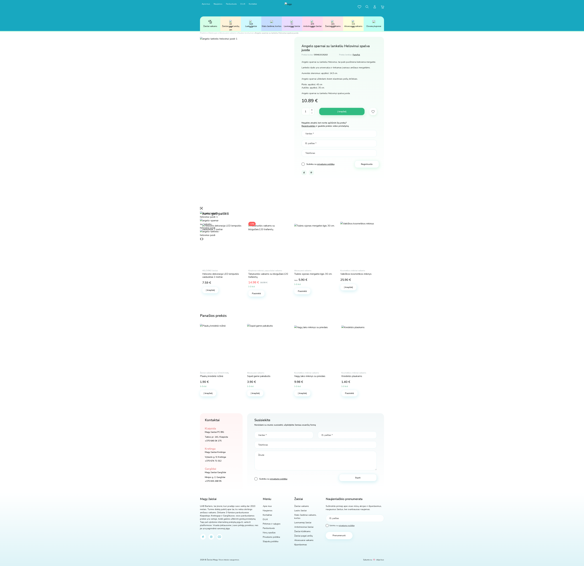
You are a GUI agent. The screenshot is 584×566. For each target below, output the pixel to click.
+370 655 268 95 (213, 481)
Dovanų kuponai (374, 26)
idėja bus (380, 560)
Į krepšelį (341, 111)
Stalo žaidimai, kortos (271, 26)
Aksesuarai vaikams (353, 26)
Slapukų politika (270, 541)
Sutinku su (342, 525)
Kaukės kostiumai (245, 33)
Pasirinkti (256, 293)
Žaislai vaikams (210, 26)
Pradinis (203, 33)
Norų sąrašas (269, 532)
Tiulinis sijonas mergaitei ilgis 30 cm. (313, 274)
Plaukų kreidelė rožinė (211, 376)
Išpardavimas (300, 544)
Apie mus (206, 4)
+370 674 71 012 (213, 460)
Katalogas (213, 33)
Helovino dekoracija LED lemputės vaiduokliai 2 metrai (220, 275)
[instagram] (211, 537)
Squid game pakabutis (258, 376)
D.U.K (242, 4)
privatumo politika (325, 164)
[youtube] (219, 537)
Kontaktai (253, 4)
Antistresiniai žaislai (312, 26)
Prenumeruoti (339, 535)
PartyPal (356, 55)
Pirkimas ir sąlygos (271, 523)
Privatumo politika (271, 537)
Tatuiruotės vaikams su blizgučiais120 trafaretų (268, 275)
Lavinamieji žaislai (292, 26)
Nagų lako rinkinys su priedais (309, 376)
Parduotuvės (231, 4)
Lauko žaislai (251, 26)
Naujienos (218, 4)
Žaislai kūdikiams (333, 26)
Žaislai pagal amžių (230, 26)
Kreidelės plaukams (351, 376)
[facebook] (203, 537)
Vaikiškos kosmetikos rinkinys (356, 274)
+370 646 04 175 (213, 440)
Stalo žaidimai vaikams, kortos (305, 517)
